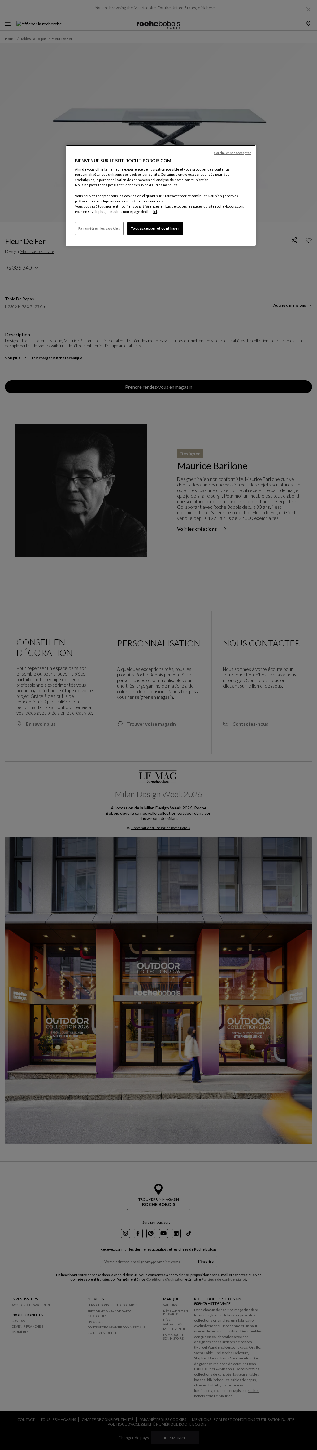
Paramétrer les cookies (99, 228)
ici (155, 212)
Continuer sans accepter (232, 153)
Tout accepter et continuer (155, 228)
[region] (161, 195)
